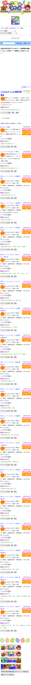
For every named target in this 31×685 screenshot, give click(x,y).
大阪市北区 (13, 28)
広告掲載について (26, 87)
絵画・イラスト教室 (26, 132)
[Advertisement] (15, 70)
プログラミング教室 (26, 179)
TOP (2, 28)
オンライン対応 (26, 130)
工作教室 (26, 134)
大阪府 (6, 28)
